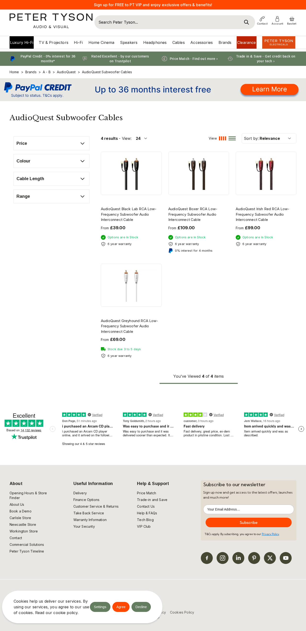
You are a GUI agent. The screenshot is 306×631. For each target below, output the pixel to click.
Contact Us (146, 506)
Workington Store (24, 531)
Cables (178, 42)
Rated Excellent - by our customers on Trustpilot (120, 58)
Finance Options (86, 500)
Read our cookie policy (56, 612)
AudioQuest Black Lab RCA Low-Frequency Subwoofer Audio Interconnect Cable (129, 214)
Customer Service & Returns (96, 506)
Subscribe (249, 522)
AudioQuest (66, 72)
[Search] (246, 22)
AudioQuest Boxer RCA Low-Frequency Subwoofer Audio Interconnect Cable (192, 214)
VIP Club (144, 526)
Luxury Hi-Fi (21, 42)
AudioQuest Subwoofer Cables (107, 72)
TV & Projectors (53, 42)
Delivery (80, 493)
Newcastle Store (23, 524)
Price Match (146, 493)
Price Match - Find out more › (194, 59)
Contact (16, 538)
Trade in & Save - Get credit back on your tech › (265, 58)
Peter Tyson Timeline (27, 551)
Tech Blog (145, 520)
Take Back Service (88, 513)
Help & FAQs (147, 513)
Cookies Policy (182, 612)
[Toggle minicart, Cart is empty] (292, 19)
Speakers (128, 42)
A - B (47, 72)
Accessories (201, 42)
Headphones (155, 42)
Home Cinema (101, 42)
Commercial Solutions (27, 544)
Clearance (246, 42)
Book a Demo (21, 511)
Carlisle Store (20, 518)
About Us (17, 504)
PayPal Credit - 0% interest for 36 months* (48, 58)
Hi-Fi (78, 42)
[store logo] (51, 20)
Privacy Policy (270, 534)
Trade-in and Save (152, 500)
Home (14, 72)
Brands (225, 42)
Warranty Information (90, 520)
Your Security (84, 526)
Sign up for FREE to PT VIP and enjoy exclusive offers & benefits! (153, 4)
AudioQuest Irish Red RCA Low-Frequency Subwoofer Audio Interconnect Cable (263, 214)
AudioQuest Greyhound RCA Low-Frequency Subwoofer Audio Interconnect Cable (129, 326)
